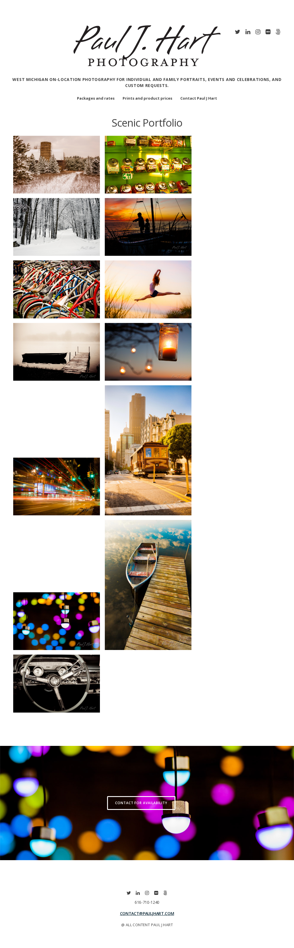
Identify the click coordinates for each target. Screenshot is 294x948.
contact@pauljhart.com (147, 913)
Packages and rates (96, 98)
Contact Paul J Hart (198, 98)
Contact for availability (141, 802)
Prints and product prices (147, 98)
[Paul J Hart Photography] (147, 73)
